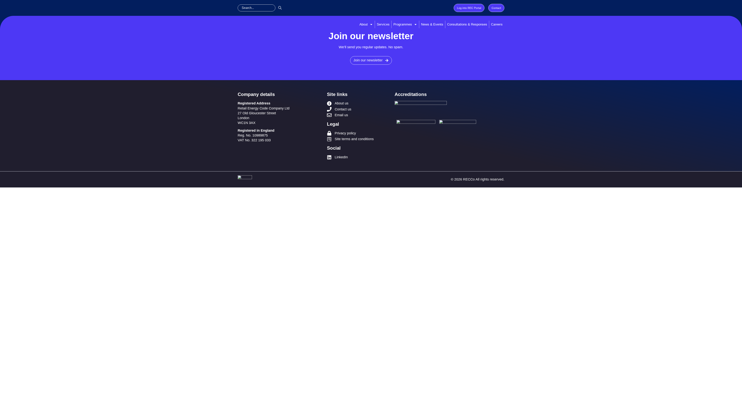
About (363, 24)
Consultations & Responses (467, 24)
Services (383, 24)
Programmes (402, 24)
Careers (497, 24)
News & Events (432, 24)
